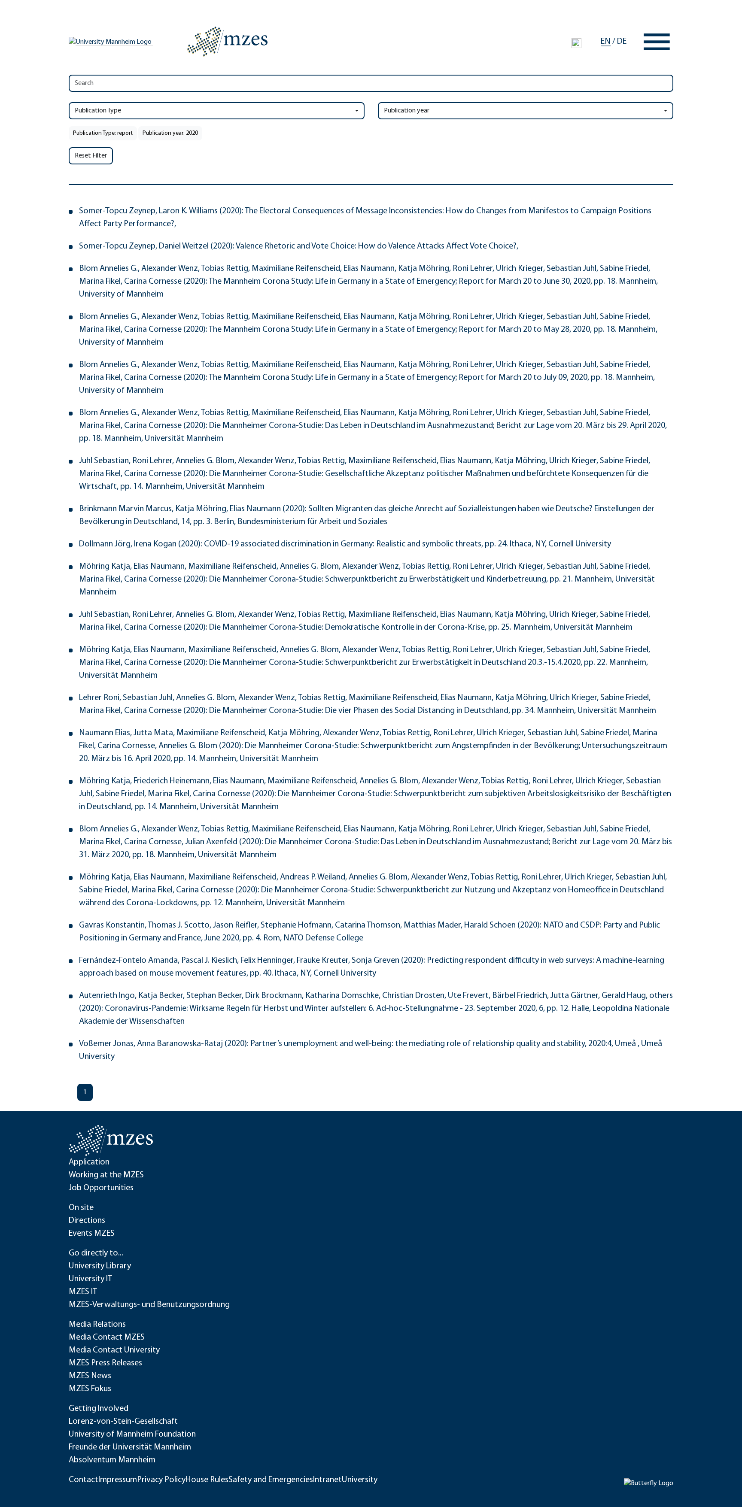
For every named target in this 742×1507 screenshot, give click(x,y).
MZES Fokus (90, 1389)
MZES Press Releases (105, 1363)
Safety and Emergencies (270, 1480)
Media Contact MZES (107, 1337)
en (606, 41)
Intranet (327, 1480)
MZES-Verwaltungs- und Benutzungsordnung (149, 1305)
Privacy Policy (161, 1480)
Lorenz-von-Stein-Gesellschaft (123, 1421)
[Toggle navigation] (656, 42)
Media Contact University (114, 1350)
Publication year (406, 110)
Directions (87, 1220)
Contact (83, 1480)
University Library (100, 1266)
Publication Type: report (103, 133)
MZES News (90, 1376)
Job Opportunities (101, 1188)
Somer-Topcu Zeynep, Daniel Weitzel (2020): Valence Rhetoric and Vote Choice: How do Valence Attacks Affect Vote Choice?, (298, 246)
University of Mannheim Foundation (132, 1434)
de (621, 41)
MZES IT (83, 1292)
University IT (90, 1279)
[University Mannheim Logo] (111, 42)
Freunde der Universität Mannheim (130, 1447)
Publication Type (98, 110)
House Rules (207, 1480)
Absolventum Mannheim (112, 1460)
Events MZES (92, 1233)
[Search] (576, 43)
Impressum (117, 1480)
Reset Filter (91, 155)
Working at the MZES (106, 1175)
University (359, 1480)
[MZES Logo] (227, 41)
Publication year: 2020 (170, 133)
